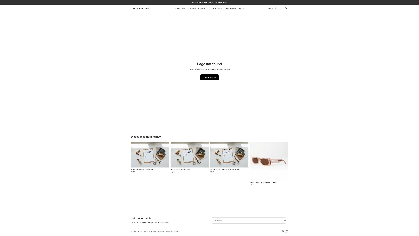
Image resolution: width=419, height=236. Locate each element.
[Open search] (276, 8)
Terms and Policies (172, 231)
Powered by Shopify (157, 231)
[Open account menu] (280, 8)
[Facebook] (283, 231)
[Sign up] (285, 220)
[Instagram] (286, 231)
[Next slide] (285, 161)
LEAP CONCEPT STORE (143, 231)
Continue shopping (209, 77)
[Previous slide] (253, 161)
